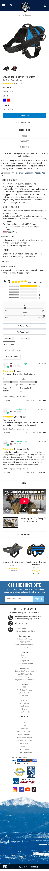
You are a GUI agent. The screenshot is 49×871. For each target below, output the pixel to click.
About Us (24, 719)
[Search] (11, 5)
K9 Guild (24, 658)
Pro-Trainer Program (24, 690)
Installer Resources (24, 740)
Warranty (24, 141)
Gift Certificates (24, 703)
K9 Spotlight (24, 661)
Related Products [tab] (25, 534)
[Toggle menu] (3, 5)
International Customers (24, 645)
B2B (24, 687)
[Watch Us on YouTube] (27, 790)
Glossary (24, 728)
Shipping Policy (24, 642)
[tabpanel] (13, 556)
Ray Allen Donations (24, 693)
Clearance (24, 655)
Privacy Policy (24, 746)
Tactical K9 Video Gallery (24, 674)
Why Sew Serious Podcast (24, 680)
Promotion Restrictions (24, 664)
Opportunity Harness (13, 562)
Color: (5, 96)
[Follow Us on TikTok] (34, 790)
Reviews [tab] (7, 338)
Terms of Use (24, 743)
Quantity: (7, 105)
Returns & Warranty (24, 639)
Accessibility (24, 749)
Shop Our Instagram (24, 677)
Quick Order (24, 706)
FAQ (24, 722)
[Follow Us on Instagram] (15, 790)
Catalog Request (24, 734)
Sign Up (38, 599)
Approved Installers (24, 737)
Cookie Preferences (24, 752)
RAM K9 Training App (24, 731)
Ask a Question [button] (26, 332)
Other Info (24, 146)
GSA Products (24, 712)
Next (46, 558)
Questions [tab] (23, 338)
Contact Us (24, 647)
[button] (40, 400)
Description (24, 130)
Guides (24, 725)
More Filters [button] (13, 356)
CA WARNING (5, 261)
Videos (24, 135)
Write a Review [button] (26, 326)
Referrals (24, 696)
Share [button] (8, 400)
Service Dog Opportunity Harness (15, 397)
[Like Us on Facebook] (21, 790)
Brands (24, 709)
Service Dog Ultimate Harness (36, 563)
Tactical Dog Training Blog (24, 671)
